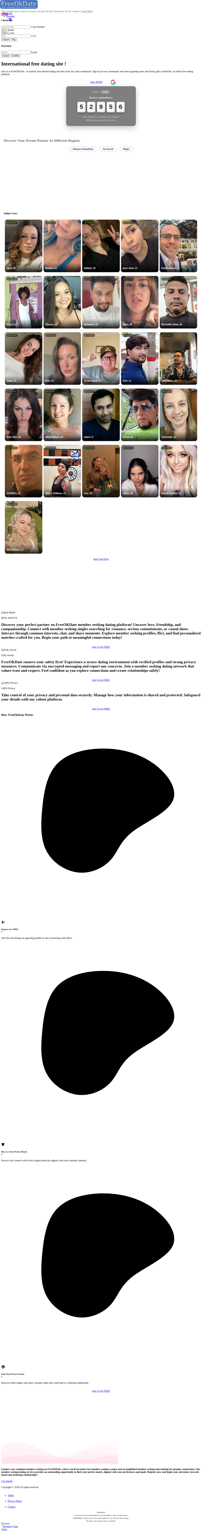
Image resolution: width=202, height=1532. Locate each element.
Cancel (6, 39)
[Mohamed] (101, 302)
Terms (11, 1495)
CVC (33, 36)
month (11, 30)
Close (15, 1526)
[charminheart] (62, 415)
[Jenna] (23, 358)
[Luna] (23, 246)
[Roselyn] (62, 246)
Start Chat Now (101, 559)
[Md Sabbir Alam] (178, 302)
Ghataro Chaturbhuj (83, 149)
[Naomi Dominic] (178, 471)
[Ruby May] (23, 415)
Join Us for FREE (101, 647)
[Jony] (139, 358)
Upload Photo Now (102, 788)
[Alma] (139, 302)
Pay (14, 39)
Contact (11, 1506)
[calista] (139, 471)
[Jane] (62, 358)
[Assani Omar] (101, 358)
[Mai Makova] (23, 527)
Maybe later (101, 795)
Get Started (6, 1481)
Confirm (15, 56)
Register (10, 16)
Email (34, 52)
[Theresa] (62, 302)
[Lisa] (101, 471)
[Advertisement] (101, 180)
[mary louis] (139, 246)
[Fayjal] (139, 415)
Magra (126, 149)
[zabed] (101, 415)
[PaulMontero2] (178, 246)
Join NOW (96, 82)
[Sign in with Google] (113, 82)
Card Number (38, 26)
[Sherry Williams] (62, 471)
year (12, 33)
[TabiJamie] (178, 415)
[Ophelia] (101, 246)
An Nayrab (108, 149)
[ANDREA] (23, 471)
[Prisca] (23, 302)
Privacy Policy (15, 1501)
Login (9, 13)
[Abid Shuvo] (178, 358)
